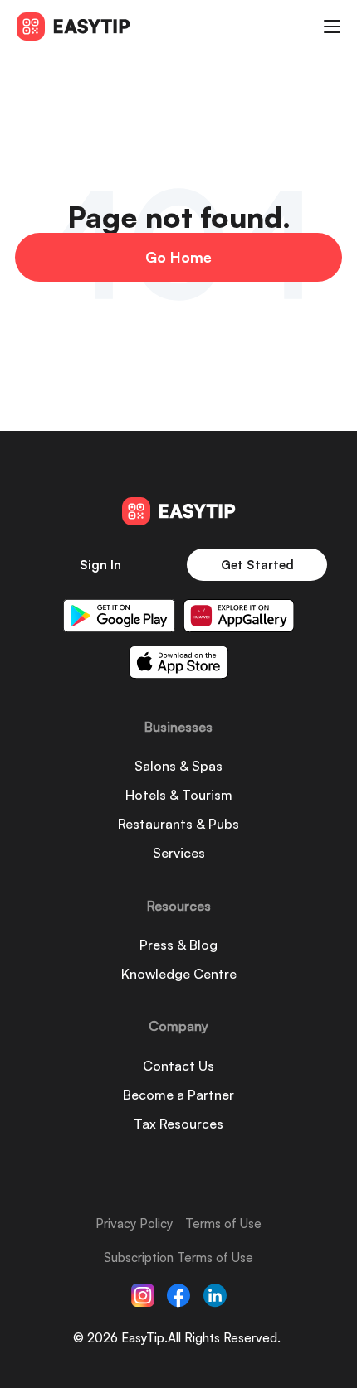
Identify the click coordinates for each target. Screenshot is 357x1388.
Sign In (100, 565)
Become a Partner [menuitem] (178, 1094)
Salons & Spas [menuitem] (178, 765)
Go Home (178, 257)
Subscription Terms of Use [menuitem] (178, 1257)
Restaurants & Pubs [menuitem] (178, 823)
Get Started (257, 565)
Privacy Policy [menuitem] (134, 1223)
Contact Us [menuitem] (178, 1065)
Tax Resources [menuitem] (178, 1123)
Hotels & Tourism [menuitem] (178, 794)
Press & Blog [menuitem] (178, 944)
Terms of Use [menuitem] (223, 1223)
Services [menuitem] (179, 852)
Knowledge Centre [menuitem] (179, 973)
